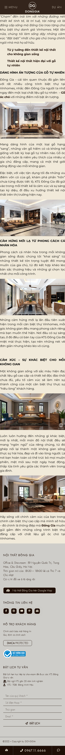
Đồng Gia (48, 525)
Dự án (57, 7)
